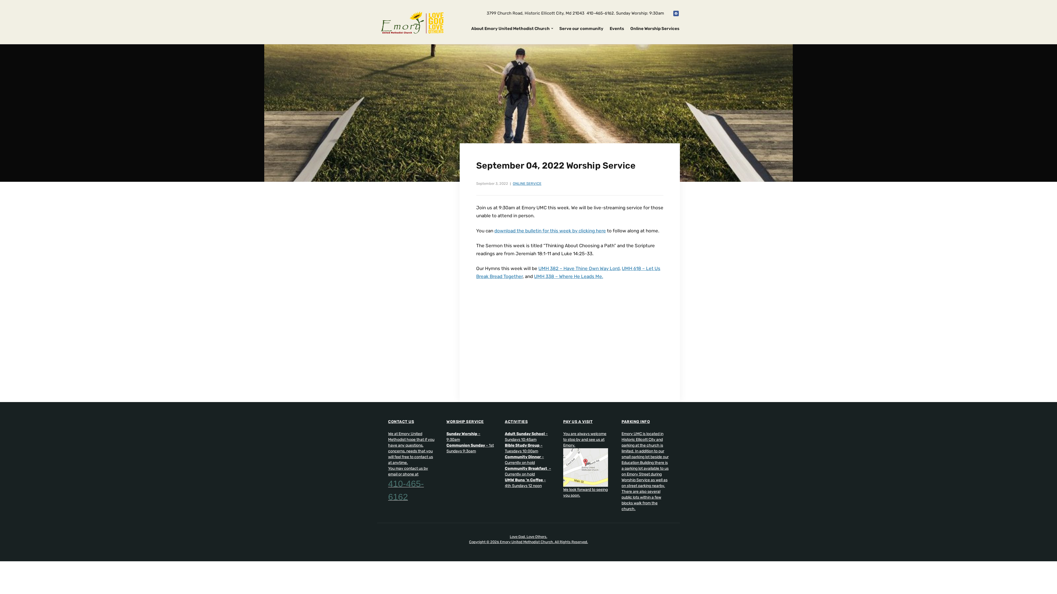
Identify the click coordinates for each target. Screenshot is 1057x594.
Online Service (527, 184)
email (392, 474)
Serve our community (581, 28)
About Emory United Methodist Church (510, 28)
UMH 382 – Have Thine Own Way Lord (579, 268)
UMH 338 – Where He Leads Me (568, 276)
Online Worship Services (654, 28)
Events (617, 28)
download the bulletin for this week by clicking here (550, 230)
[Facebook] (676, 13)
